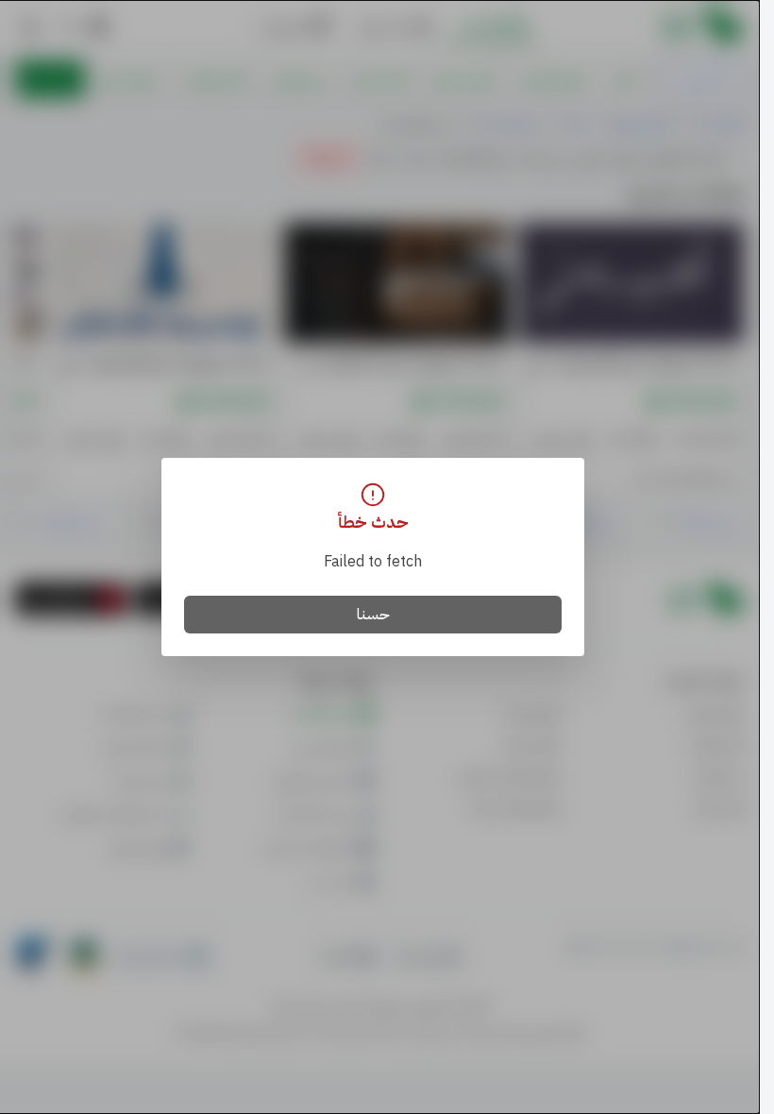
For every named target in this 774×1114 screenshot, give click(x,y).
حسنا (373, 614)
